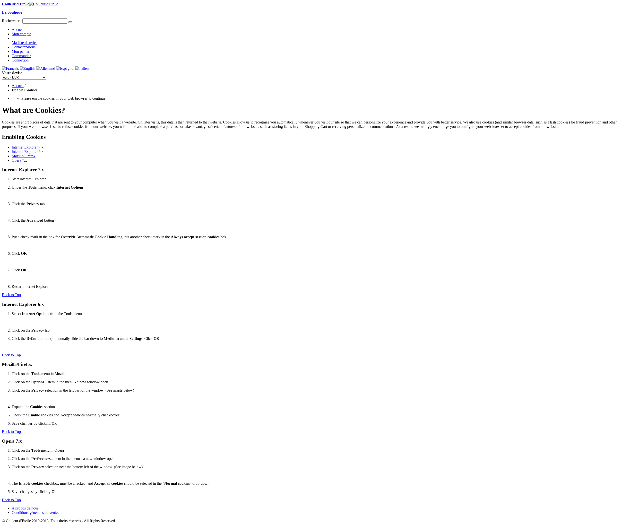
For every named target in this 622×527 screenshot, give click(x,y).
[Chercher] (70, 22)
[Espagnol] (65, 68)
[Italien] (82, 68)
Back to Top (11, 295)
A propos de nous (25, 508)
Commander (21, 56)
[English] (28, 68)
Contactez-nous (23, 47)
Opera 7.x (19, 160)
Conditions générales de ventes (35, 512)
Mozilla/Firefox (23, 156)
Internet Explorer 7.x (27, 147)
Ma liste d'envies (24, 43)
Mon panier (20, 51)
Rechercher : (11, 21)
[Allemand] (46, 68)
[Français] (11, 68)
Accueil (18, 29)
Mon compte (21, 34)
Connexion (20, 60)
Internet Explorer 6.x (27, 151)
